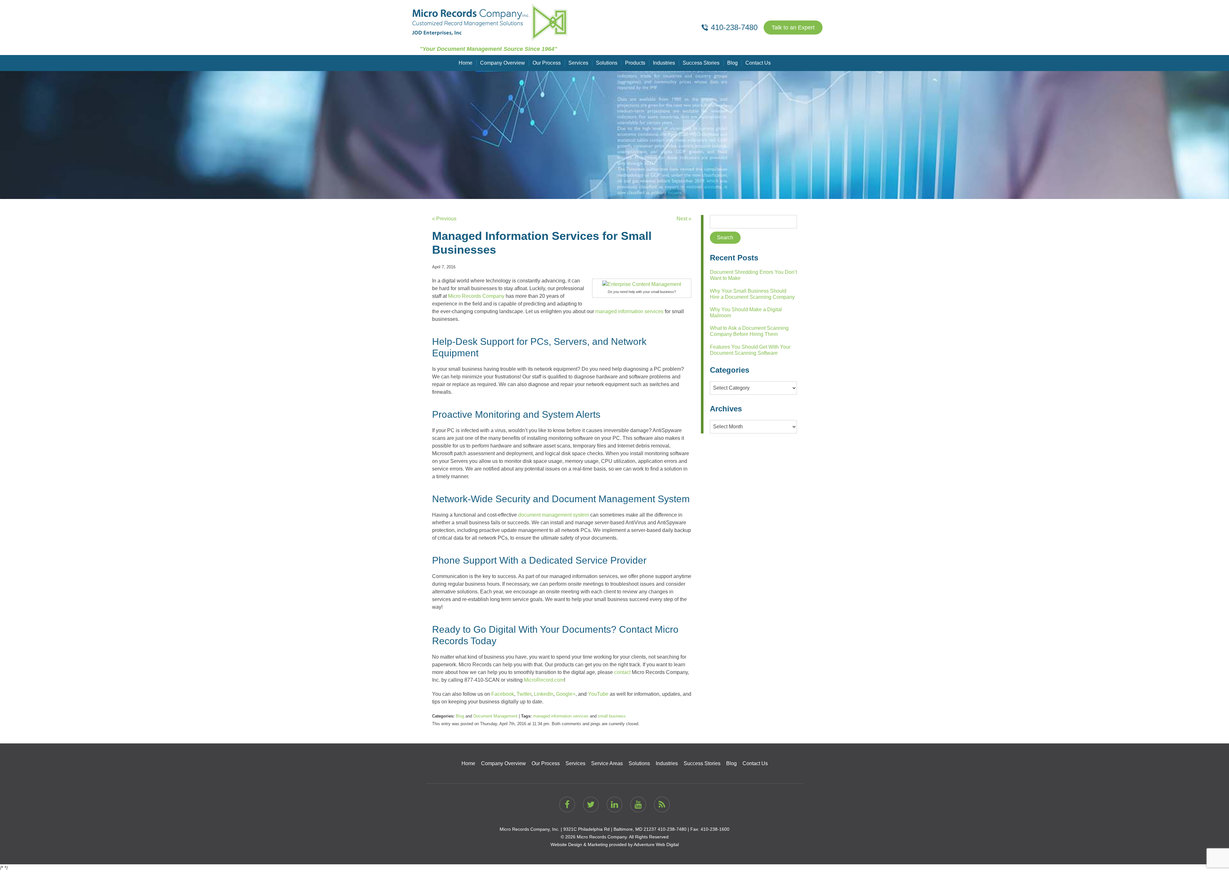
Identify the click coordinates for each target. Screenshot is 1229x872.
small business (612, 716)
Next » (684, 218)
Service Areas (607, 763)
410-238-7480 (672, 829)
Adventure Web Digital (656, 844)
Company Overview (502, 63)
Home (465, 63)
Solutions (606, 63)
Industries (664, 63)
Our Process (547, 63)
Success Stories (701, 63)
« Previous (444, 218)
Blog (732, 63)
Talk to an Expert (793, 27)
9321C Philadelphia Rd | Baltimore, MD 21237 (609, 829)
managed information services (561, 716)
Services (578, 63)
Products (635, 63)
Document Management (495, 716)
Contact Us (758, 63)
